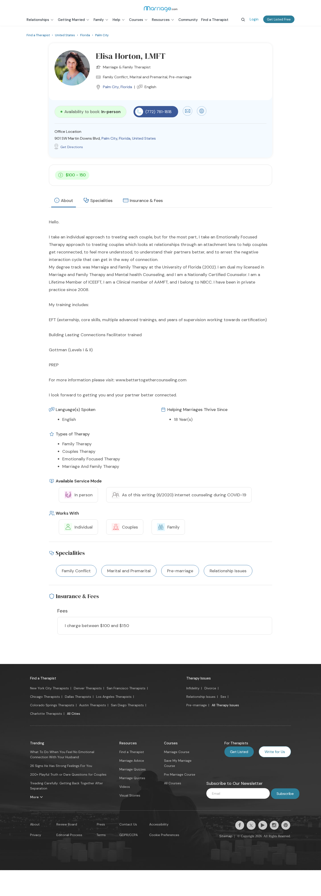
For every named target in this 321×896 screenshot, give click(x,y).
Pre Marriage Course (179, 774)
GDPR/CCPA (128, 835)
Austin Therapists (92, 705)
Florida (126, 86)
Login (254, 19)
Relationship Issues (200, 697)
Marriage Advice (131, 760)
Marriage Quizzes (132, 769)
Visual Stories (129, 795)
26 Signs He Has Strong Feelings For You (61, 766)
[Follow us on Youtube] (262, 825)
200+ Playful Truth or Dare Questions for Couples (68, 774)
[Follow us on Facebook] (239, 825)
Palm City (111, 86)
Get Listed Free (279, 19)
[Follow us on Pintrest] (285, 825)
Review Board (66, 824)
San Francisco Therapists (126, 688)
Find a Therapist (43, 678)
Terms (101, 835)
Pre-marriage (196, 705)
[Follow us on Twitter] (251, 825)
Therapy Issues (198, 678)
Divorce (210, 688)
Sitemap (225, 836)
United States (144, 138)
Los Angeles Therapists (114, 697)
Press (101, 824)
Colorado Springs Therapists (52, 705)
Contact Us (128, 824)
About (67, 200)
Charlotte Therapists (46, 713)
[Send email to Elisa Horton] (187, 114)
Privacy (35, 835)
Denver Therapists (88, 688)
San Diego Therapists (127, 705)
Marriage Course (176, 752)
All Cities (73, 713)
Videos (124, 787)
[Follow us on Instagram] (274, 825)
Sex (223, 697)
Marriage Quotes (132, 778)
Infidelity (193, 688)
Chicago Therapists (45, 697)
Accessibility (158, 824)
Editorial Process (69, 835)
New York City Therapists (49, 688)
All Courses (172, 783)
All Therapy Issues (225, 705)
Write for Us (275, 751)
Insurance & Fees (146, 200)
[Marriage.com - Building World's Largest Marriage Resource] (160, 9)
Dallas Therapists (78, 697)
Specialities (101, 200)
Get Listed (239, 751)
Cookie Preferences (164, 835)
